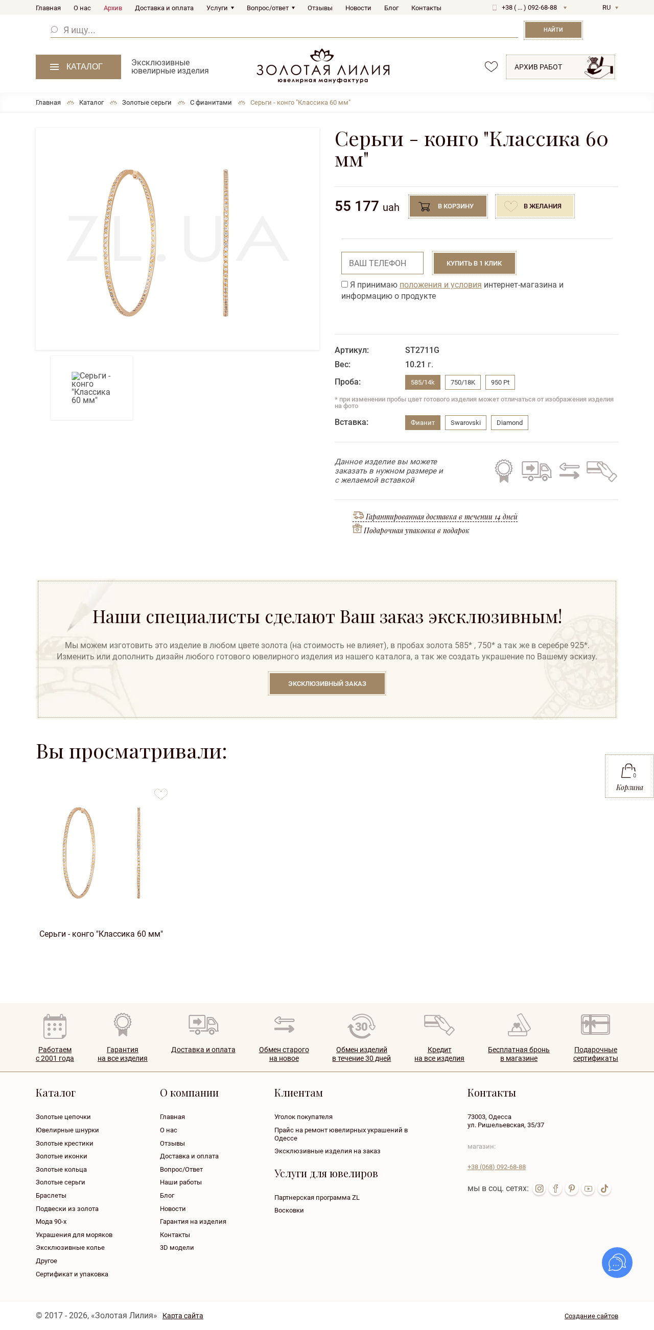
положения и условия (441, 285)
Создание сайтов (591, 1316)
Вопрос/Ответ (181, 1169)
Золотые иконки (61, 1156)
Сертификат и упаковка (72, 1274)
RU (606, 7)
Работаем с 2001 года (55, 1054)
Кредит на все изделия (601, 471)
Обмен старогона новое (284, 1054)
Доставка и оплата (164, 8)
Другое (46, 1261)
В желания (543, 206)
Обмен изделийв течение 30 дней (361, 1054)
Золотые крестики (65, 1143)
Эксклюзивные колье (70, 1247)
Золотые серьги (60, 1182)
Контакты (426, 8)
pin (571, 1188)
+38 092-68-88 (497, 1167)
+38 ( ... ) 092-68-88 (529, 7)
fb (555, 1188)
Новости (358, 8)
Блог (391, 8)
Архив (113, 8)
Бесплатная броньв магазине (519, 1054)
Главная (48, 8)
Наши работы (181, 1182)
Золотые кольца (61, 1169)
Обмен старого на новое (568, 471)
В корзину (456, 206)
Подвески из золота (67, 1209)
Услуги (217, 8)
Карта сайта (182, 1315)
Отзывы (320, 8)
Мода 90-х (51, 1221)
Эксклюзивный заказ (327, 683)
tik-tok (604, 1188)
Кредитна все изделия (439, 1054)
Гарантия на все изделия (503, 471)
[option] (177, 239)
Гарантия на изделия (193, 1221)
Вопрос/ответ (268, 8)
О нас (82, 8)
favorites (491, 66)
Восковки (289, 1210)
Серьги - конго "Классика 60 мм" (101, 934)
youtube (588, 1188)
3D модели (177, 1247)
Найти (553, 30)
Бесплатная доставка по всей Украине (536, 471)
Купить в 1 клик (474, 263)
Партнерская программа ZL (317, 1197)
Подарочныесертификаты (595, 1054)
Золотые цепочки (63, 1117)
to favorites (161, 790)
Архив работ (538, 67)
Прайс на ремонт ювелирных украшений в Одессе (341, 1134)
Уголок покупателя (303, 1117)
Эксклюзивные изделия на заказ (327, 1151)
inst (539, 1188)
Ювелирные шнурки (67, 1130)
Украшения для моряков (74, 1235)
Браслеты (51, 1195)
